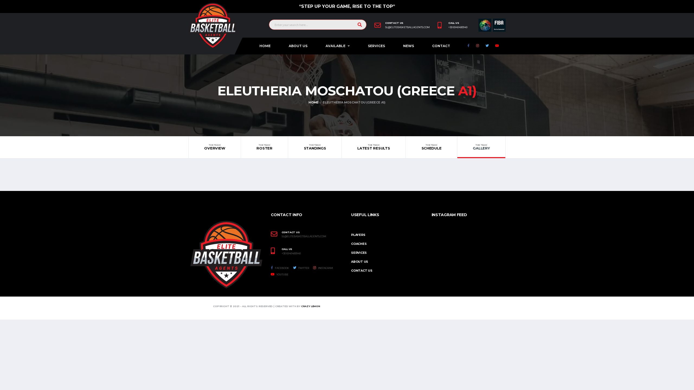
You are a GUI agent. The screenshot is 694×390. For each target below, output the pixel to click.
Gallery (481, 147)
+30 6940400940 (457, 27)
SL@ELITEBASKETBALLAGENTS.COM (304, 236)
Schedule (432, 147)
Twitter (303, 267)
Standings (315, 147)
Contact (441, 46)
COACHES (359, 244)
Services (376, 46)
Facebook (281, 267)
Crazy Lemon (310, 306)
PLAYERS (358, 235)
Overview (214, 147)
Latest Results (373, 147)
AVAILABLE (335, 46)
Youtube (282, 274)
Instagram (325, 267)
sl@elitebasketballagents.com (407, 27)
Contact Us (361, 270)
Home (265, 46)
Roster (264, 147)
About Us (298, 46)
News (408, 46)
